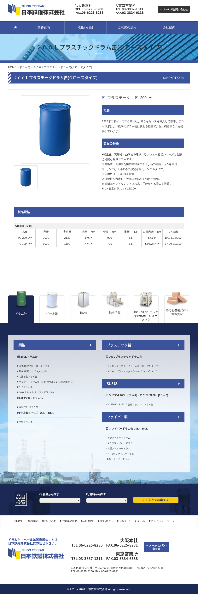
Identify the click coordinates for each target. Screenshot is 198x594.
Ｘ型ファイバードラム (118, 437)
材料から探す (97, 494)
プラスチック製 (119, 345)
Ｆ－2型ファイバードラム (120, 453)
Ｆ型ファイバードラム (118, 448)
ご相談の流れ (127, 27)
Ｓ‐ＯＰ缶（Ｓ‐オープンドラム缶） (36, 392)
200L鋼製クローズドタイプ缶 (34, 366)
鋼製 (21, 345)
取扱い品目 (85, 27)
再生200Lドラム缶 (28, 407)
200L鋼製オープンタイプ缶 (32, 371)
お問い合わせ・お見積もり (114, 521)
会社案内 (169, 27)
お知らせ (140, 521)
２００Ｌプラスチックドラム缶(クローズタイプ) (132, 371)
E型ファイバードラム (118, 459)
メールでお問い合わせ (175, 9)
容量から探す (50, 494)
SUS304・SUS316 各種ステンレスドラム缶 (131, 404)
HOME (12, 67)
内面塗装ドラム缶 (27, 376)
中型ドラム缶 (25, 422)
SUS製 (112, 383)
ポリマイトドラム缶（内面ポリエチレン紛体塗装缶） (46, 382)
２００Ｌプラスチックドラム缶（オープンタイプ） (133, 366)
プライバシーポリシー (163, 521)
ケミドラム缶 (25, 387)
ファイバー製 (117, 417)
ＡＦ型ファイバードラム (120, 443)
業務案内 (44, 27)
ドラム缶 (24, 67)
